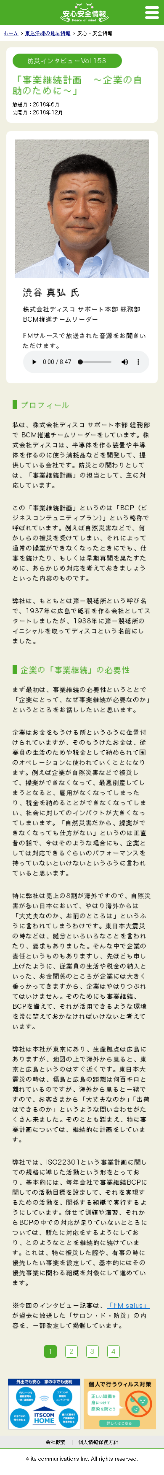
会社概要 (56, 1441)
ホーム (11, 33)
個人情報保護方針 (98, 1441)
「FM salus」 (128, 1305)
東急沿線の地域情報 (48, 33)
